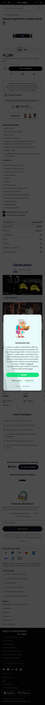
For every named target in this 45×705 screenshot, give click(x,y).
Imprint (17, 386)
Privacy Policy (26, 386)
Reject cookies (16, 380)
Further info (29, 380)
